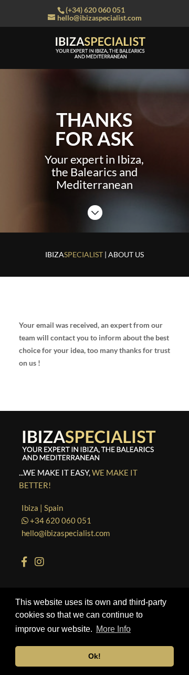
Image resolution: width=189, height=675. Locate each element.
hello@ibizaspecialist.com (66, 533)
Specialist (74, 254)
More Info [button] (113, 628)
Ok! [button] (94, 656)
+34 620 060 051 (59, 520)
